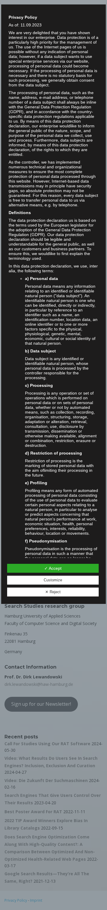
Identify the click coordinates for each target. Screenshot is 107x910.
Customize (53, 580)
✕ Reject (53, 592)
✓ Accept (53, 568)
